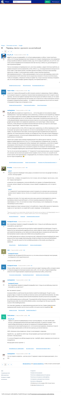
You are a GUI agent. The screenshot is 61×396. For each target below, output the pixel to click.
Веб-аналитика (5, 375)
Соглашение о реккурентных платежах (39, 379)
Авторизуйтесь (27, 363)
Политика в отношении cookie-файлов (39, 377)
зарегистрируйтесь (38, 363)
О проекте (33, 370)
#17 (31, 265)
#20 (29, 353)
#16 (24, 250)
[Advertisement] (30, 8)
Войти (47, 2)
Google (20, 45)
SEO (2, 371)
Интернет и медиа (5, 377)
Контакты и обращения (36, 381)
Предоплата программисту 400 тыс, (43, 348)
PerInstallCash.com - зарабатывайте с (17, 348)
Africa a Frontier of (13, 245)
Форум (3, 45)
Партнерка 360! (21, 310)
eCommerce (4, 379)
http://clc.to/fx (52, 212)
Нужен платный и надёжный (30, 105)
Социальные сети (5, 373)
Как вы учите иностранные (31, 162)
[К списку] (4, 48)
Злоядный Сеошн (12, 221)
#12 (29, 90)
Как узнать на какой (30, 348)
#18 (29, 280)
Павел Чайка (10, 90)
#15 (31, 221)
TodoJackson (11, 315)
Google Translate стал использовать (16, 162)
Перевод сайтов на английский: (15, 105)
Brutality (9, 167)
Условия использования (36, 373)
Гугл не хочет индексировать (15, 274)
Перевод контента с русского (15, 85)
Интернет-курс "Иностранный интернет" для (47, 162)
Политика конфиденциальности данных (40, 375)
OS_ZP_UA (10, 54)
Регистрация (55, 2)
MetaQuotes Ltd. (40, 385)
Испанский (22, 216)
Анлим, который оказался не (36, 245)
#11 (27, 54)
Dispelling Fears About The (23, 245)
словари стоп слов (13, 310)
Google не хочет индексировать (42, 274)
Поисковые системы (12, 45)
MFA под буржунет (27, 85)
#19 (29, 315)
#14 (26, 167)
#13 (29, 110)
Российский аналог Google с (28, 274)
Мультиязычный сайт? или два (38, 85)
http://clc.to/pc (45, 213)
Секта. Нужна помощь (42, 105)
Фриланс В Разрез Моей (14, 216)
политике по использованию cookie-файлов (42, 394)
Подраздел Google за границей (33, 216)
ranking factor (11, 110)
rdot (8, 250)
